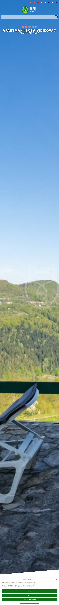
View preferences (29, 599)
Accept (29, 591)
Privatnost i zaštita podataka (32, 603)
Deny (29, 595)
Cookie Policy (23, 603)
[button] (56, 579)
